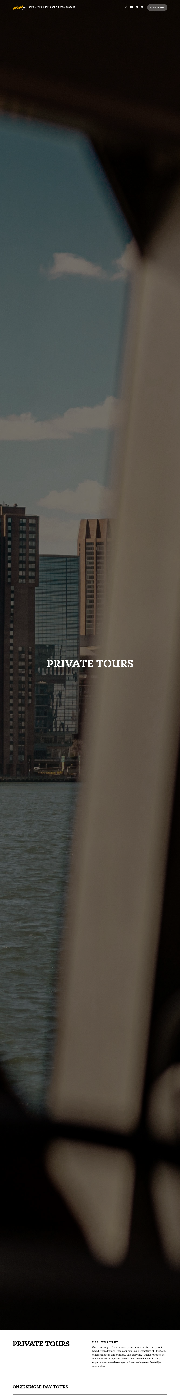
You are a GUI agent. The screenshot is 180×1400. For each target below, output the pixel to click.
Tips (40, 7)
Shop (46, 7)
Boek (31, 7)
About (53, 7)
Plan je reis (157, 8)
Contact (70, 7)
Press (61, 7)
